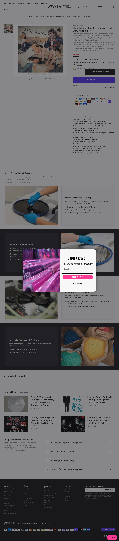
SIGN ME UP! (78, 277)
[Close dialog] (94, 251)
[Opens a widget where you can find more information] (112, 537)
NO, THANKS (77, 283)
